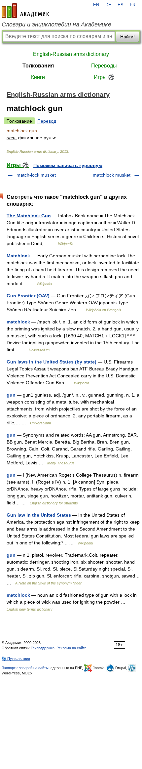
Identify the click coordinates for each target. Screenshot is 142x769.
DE (108, 5)
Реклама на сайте (71, 648)
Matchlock (18, 255)
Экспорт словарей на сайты (25, 668)
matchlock (18, 321)
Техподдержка (42, 648)
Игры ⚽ (104, 77)
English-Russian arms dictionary (71, 54)
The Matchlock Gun (29, 215)
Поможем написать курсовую (67, 165)
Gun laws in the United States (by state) (51, 361)
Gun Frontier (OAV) (28, 295)
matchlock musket (111, 175)
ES (121, 5)
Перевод (46, 121)
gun (11, 395)
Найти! (127, 36)
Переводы (104, 65)
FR (132, 5)
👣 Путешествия (16, 659)
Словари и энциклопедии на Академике (56, 24)
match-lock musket (36, 175)
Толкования (38, 65)
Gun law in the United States (39, 515)
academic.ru (25, 10)
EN (96, 5)
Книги (38, 77)
